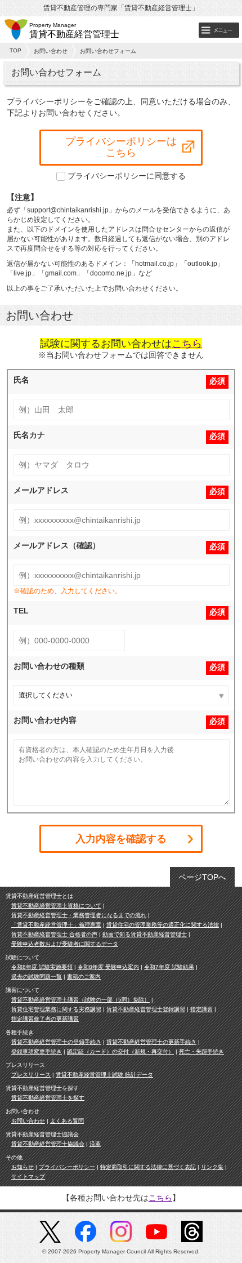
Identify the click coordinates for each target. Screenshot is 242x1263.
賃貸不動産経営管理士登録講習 (145, 1009)
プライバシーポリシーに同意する (127, 175)
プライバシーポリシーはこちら (121, 147)
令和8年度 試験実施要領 (42, 967)
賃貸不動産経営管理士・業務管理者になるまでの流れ (78, 915)
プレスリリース (31, 1074)
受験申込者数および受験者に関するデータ (64, 944)
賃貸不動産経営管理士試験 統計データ (104, 1074)
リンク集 (212, 1167)
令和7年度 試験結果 (169, 967)
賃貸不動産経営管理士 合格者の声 (54, 934)
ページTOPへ (202, 877)
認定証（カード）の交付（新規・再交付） (120, 1051)
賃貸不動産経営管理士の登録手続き (56, 1042)
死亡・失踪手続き (201, 1051)
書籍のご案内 (84, 976)
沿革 (95, 1144)
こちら (187, 343)
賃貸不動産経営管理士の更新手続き (151, 1042)
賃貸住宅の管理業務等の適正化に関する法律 (162, 925)
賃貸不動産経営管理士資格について (56, 905)
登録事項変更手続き (36, 1051)
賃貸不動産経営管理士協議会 (47, 1144)
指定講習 (201, 1009)
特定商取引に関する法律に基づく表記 (148, 1167)
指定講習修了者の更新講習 (45, 1019)
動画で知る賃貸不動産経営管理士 (144, 934)
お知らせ (22, 1167)
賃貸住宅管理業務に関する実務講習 (56, 1009)
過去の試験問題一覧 (36, 976)
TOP (15, 50)
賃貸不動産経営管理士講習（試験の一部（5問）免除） (80, 1000)
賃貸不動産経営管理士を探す (47, 1098)
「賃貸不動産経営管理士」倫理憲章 (56, 925)
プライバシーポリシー (67, 1167)
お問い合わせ (51, 51)
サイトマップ (28, 1176)
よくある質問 (67, 1121)
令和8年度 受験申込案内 (108, 967)
